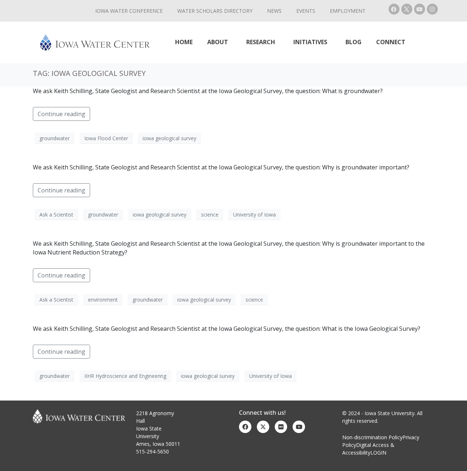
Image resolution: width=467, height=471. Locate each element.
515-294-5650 (152, 451)
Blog (354, 42)
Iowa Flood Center (106, 138)
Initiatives (310, 42)
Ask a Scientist (56, 214)
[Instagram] (432, 9)
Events (305, 10)
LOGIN (378, 452)
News (274, 10)
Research (260, 42)
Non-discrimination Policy (372, 437)
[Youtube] (419, 9)
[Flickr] (281, 427)
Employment (348, 10)
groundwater (54, 138)
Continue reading (61, 114)
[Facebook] (394, 9)
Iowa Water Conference (129, 10)
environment (103, 299)
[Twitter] (263, 427)
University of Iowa (254, 214)
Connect (390, 42)
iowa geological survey (169, 138)
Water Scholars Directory (214, 10)
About (217, 42)
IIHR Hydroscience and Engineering (125, 375)
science (210, 214)
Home (184, 42)
